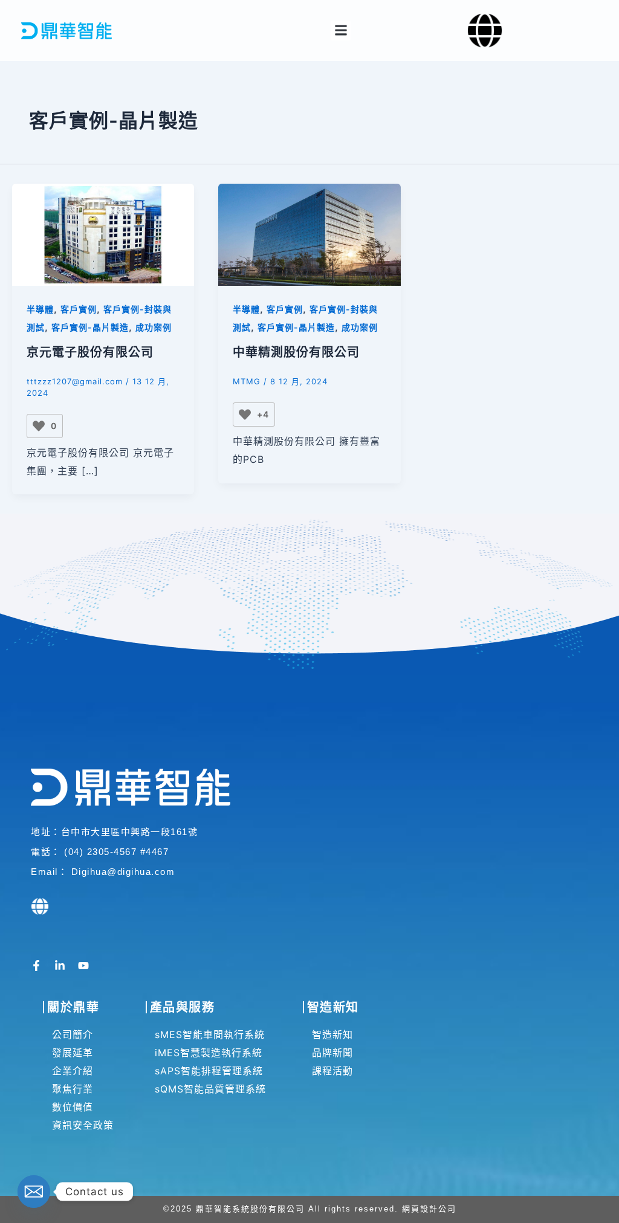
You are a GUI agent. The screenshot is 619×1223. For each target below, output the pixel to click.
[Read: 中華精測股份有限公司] (309, 234)
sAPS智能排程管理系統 (209, 1071)
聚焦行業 (72, 1089)
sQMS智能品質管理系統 (210, 1089)
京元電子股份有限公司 (90, 352)
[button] (341, 30)
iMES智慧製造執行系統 (208, 1053)
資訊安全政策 (83, 1125)
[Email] (34, 1191)
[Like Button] (39, 426)
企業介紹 (72, 1071)
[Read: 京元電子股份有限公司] (103, 234)
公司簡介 (72, 1034)
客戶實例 (78, 309)
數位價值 (72, 1107)
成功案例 (153, 327)
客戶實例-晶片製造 (90, 327)
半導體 (40, 309)
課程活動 (332, 1071)
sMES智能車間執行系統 (210, 1034)
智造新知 (332, 1034)
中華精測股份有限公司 (296, 352)
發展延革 (72, 1053)
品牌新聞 (332, 1053)
